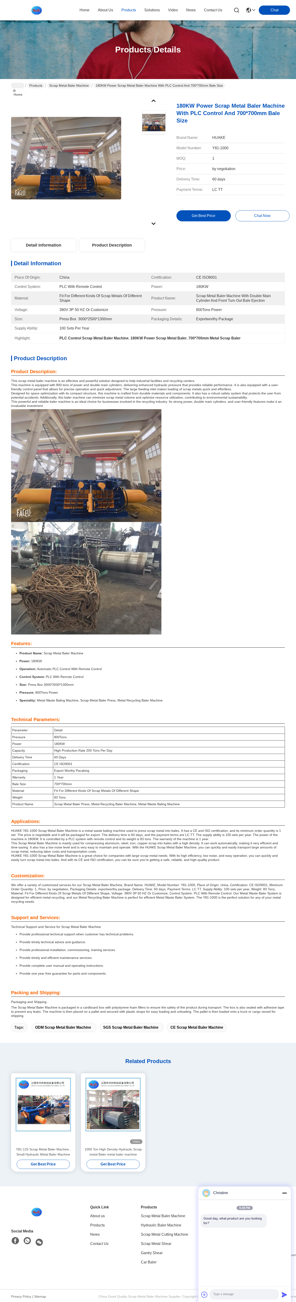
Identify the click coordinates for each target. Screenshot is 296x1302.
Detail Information (43, 245)
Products (35, 85)
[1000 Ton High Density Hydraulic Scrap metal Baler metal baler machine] (113, 1110)
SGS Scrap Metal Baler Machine (130, 1027)
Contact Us (99, 1244)
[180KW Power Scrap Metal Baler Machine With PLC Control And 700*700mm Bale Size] (66, 158)
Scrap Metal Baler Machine (69, 85)
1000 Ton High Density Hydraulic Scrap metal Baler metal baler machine (113, 1151)
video (173, 10)
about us (105, 10)
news (191, 10)
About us (97, 1216)
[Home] (36, 1212)
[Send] (284, 1295)
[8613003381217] (27, 1241)
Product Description (112, 245)
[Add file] (204, 1295)
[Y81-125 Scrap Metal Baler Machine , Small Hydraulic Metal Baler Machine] (43, 1110)
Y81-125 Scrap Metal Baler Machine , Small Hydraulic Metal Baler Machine (43, 1151)
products (128, 10)
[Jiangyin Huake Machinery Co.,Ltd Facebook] (15, 1241)
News (95, 1234)
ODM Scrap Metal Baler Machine (63, 1027)
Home (84, 10)
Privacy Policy (21, 1296)
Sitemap (40, 1296)
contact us (213, 10)
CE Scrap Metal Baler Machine (196, 1027)
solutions (152, 10)
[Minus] (284, 1193)
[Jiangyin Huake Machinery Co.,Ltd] (36, 10)
